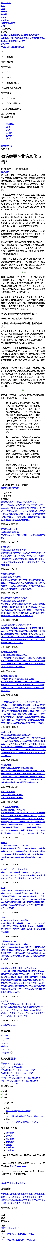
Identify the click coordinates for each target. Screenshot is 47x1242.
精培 (18, 1122)
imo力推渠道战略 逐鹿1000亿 (21, 702)
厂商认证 (39, 38)
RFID (13, 941)
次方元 (19, 1203)
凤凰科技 (29, 1194)
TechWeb (9, 1197)
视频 (8, 127)
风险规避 (23, 598)
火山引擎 (26, 1203)
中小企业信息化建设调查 (12, 798)
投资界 (13, 1203)
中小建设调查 (12, 795)
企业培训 (5, 20)
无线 (3, 941)
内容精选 (10, 124)
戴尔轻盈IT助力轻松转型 (17, 891)
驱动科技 (37, 1194)
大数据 (14, 676)
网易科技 (21, 1194)
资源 (7, 47)
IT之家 (6, 1200)
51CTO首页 (6, 3)
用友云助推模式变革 (17, 735)
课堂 (15, 47)
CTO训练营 (33, 1122)
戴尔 (3, 917)
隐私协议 (10, 1150)
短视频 (22, 35)
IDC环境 (5, 1001)
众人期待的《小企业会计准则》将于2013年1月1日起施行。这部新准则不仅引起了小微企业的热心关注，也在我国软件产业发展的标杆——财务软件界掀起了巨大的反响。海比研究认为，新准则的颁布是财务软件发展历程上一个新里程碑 (23, 610)
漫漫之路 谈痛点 (16, 625)
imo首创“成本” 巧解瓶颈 (17, 679)
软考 (17, 38)
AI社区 (9, 133)
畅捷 (3, 792)
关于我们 (10, 1133)
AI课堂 (4, 26)
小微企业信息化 (8, 574)
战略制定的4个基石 (14, 944)
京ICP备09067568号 (18, 1166)
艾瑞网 (16, 1197)
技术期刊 (10, 136)
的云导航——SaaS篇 (15, 846)
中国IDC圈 (38, 1200)
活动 (8, 139)
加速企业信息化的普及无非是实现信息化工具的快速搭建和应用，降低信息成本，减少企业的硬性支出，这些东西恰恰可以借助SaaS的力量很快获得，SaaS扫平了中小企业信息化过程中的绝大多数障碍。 (23, 854)
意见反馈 (10, 1142)
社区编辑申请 (7, 146)
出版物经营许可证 (18, 1183)
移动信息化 (14, 488)
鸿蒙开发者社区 (8, 23)
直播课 (28, 35)
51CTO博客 (11, 1116)
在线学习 (5, 44)
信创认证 (23, 38)
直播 (23, 47)
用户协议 (10, 1147)
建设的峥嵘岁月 (13, 810)
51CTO (9, 1111)
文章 (3, 47)
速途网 (30, 1197)
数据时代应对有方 (14, 655)
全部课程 (5, 38)
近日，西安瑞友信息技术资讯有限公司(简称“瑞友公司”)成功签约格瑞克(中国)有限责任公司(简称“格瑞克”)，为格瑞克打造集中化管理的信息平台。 (23, 875)
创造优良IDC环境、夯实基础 (19, 968)
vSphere (14, 1025)
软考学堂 (35, 35)
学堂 (3, 9)
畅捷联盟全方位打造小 (17, 768)
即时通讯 (14, 529)
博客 (3, 6)
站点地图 (10, 1139)
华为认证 (31, 38)
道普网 (4, 843)
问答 (11, 47)
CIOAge (15, 1111)
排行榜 (16, 35)
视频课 (4, 35)
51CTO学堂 (11, 1122)
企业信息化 (6, 598)
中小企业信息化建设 (10, 807)
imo (8, 529)
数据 (9, 676)
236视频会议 (28, 1200)
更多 (13, 1058)
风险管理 (15, 598)
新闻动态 (10, 1136)
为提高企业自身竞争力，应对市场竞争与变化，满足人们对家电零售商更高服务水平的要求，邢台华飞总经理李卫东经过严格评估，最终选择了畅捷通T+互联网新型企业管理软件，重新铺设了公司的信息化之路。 (23, 559)
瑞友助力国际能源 (14, 869)
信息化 (4, 529)
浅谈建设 (10, 532)
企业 (7, 488)
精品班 (4, 12)
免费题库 (21, 41)
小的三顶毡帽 (13, 601)
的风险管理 (11, 577)
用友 (3, 765)
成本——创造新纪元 (19, 502)
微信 (3, 488)
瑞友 (3, 888)
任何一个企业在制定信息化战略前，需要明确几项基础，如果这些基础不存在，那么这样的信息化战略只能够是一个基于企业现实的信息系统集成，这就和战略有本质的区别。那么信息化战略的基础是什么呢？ (23, 953)
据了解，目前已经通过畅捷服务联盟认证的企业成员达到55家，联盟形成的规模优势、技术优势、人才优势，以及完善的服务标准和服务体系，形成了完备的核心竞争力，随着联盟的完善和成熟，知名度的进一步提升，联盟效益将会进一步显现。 (23, 777)
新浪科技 (5, 1194)
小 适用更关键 (13, 550)
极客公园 (19, 1200)
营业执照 (5, 1183)
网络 (9, 547)
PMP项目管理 (11, 41)
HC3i (21, 1111)
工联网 (12, 1200)
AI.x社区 (42, 1116)
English (9, 1145)
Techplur (26, 1111)
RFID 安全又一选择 (14, 920)
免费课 (4, 17)
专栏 (19, 47)
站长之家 (23, 1197)
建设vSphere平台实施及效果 (18, 1004)
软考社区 (5, 14)
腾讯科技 (13, 1194)
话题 (8, 130)
